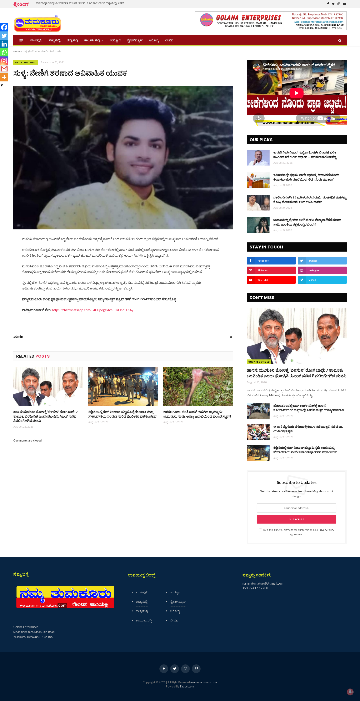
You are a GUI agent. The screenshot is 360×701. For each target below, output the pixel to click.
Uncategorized (25, 62)
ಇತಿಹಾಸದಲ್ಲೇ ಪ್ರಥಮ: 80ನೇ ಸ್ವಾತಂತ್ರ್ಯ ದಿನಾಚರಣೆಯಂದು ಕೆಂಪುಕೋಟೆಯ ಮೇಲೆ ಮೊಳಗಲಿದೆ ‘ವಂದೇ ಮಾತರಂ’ (306, 177)
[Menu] (21, 40)
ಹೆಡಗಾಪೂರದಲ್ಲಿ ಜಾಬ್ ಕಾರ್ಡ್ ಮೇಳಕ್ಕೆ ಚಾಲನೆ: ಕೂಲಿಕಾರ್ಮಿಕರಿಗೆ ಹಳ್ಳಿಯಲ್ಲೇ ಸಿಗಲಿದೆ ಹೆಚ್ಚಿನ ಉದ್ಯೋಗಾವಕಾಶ (83, 3)
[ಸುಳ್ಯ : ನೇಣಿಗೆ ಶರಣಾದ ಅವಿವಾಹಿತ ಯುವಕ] (123, 157)
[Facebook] (4, 27)
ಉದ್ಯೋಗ (115, 40)
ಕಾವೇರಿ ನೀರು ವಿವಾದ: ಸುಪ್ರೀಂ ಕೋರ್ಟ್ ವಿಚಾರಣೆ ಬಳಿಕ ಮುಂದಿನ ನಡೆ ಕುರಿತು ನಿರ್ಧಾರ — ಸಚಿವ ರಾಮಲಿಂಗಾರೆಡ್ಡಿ (304, 154)
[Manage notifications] (350, 692)
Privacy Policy (326, 529)
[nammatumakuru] (37, 21)
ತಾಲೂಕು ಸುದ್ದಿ (92, 40)
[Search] (339, 40)
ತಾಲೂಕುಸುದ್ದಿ (144, 620)
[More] (4, 77)
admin (18, 336)
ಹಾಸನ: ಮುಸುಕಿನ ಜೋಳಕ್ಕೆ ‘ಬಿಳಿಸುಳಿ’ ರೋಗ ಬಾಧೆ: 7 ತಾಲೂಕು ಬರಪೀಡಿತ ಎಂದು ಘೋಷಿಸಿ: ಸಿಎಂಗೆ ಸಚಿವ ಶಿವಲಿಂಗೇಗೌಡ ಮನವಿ (45, 416)
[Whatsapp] (4, 52)
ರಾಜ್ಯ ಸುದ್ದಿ (54, 40)
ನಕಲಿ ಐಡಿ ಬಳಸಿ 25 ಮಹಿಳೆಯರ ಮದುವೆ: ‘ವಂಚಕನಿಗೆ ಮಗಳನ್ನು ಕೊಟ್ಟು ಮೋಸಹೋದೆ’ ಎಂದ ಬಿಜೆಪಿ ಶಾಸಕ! (309, 199)
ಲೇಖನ (169, 40)
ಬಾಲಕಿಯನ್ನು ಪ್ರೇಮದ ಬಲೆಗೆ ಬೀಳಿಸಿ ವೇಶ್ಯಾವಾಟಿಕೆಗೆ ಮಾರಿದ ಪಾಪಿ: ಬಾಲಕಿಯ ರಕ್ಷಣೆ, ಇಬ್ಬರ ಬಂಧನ (307, 222)
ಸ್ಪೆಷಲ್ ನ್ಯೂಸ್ (134, 40)
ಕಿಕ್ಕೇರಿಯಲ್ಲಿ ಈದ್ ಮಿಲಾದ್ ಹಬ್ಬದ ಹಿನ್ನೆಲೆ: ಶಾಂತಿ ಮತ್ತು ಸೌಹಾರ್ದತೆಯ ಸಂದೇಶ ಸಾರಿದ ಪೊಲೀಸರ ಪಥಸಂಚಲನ (122, 414)
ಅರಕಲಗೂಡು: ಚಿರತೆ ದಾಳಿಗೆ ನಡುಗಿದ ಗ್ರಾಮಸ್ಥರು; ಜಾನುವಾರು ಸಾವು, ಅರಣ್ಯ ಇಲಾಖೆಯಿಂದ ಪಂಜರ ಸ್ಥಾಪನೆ (197, 414)
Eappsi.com (187, 686)
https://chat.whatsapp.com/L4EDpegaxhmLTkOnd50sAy (92, 310)
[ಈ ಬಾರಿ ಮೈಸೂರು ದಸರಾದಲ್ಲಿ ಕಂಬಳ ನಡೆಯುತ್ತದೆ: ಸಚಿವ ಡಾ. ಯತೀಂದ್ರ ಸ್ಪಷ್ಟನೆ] (258, 432)
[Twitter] (4, 35)
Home (16, 51)
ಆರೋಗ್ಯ (154, 40)
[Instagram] (4, 60)
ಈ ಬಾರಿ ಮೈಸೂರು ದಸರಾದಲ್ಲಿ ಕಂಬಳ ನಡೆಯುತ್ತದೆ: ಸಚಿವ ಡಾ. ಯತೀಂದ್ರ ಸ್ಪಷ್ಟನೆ (308, 429)
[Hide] (1, 85)
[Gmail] (4, 69)
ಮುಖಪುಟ (36, 40)
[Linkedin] (4, 44)
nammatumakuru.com (203, 682)
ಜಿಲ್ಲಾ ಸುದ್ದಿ (72, 40)
